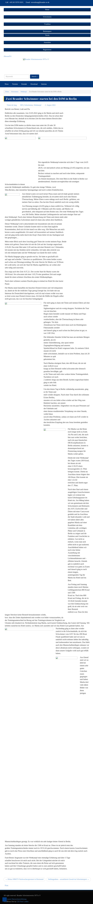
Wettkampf (24, 92)
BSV (21, 105)
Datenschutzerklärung (19, 899)
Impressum (7, 899)
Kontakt (24, 84)
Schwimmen (14, 92)
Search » (35, 76)
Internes (44, 84)
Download (34, 84)
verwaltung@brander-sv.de (40, 2)
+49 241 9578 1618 (16, 2)
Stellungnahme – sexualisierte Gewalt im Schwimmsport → (68, 879)
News (6, 84)
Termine (15, 84)
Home (7, 92)
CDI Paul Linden (22, 901)
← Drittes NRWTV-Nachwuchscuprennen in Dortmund (24, 879)
